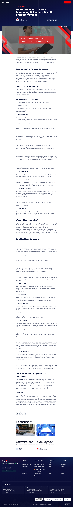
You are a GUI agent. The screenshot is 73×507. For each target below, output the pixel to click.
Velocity (50, 468)
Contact (67, 2)
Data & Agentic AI (39, 460)
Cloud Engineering (37, 473)
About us (62, 462)
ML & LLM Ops (24, 473)
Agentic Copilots (25, 466)
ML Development (25, 468)
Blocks (50, 464)
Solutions (33, 2)
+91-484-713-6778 (54, 492)
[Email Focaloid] (10, 468)
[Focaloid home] (6, 2)
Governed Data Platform (39, 464)
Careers (62, 471)
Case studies (63, 464)
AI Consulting (24, 462)
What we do (26, 2)
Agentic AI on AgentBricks (39, 462)
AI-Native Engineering (40, 469)
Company (47, 2)
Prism (50, 466)
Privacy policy (35, 504)
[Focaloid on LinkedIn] (3, 468)
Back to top (67, 504)
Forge (50, 462)
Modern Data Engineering (39, 466)
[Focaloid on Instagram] (5, 468)
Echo (50, 473)
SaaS (54, 182)
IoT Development (37, 478)
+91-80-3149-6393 (31, 492)
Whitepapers (63, 468)
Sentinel (50, 471)
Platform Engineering (38, 475)
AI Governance (24, 471)
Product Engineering (38, 471)
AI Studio (25, 460)
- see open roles (9, 470)
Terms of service (43, 504)
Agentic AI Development (26, 464)
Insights (62, 466)
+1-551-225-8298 (7, 492)
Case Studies (40, 2)
